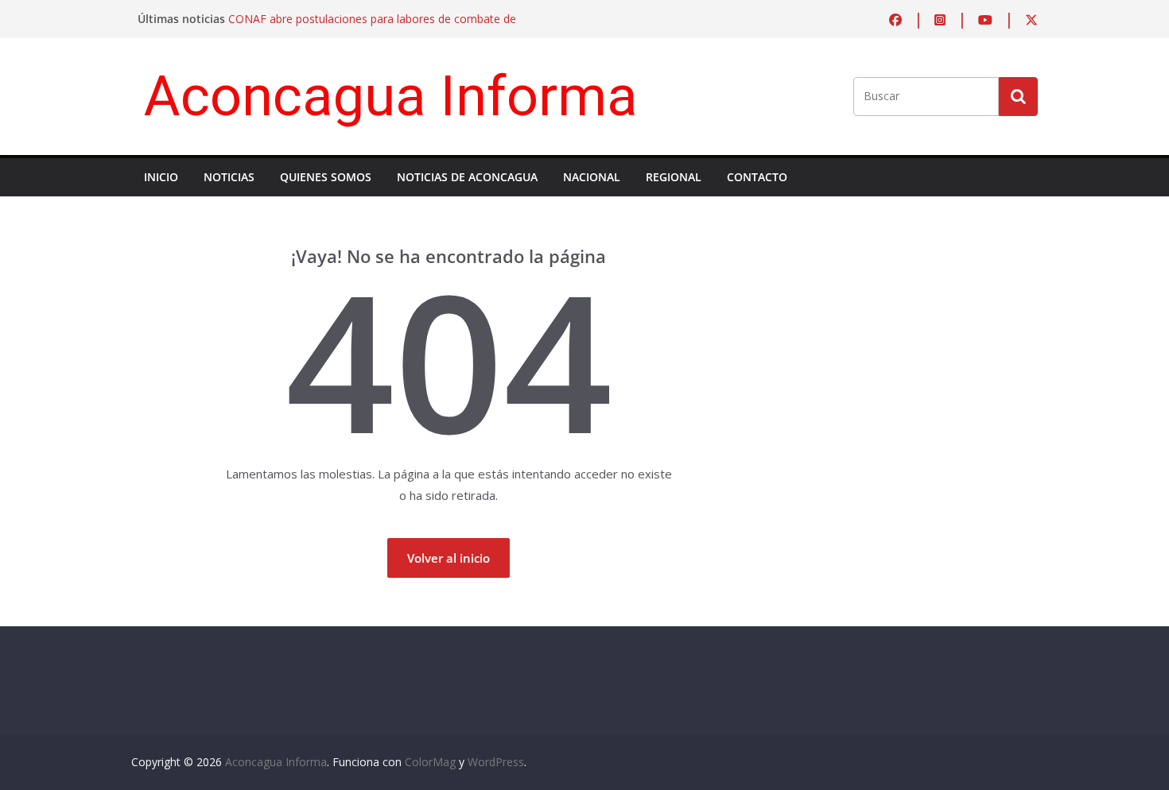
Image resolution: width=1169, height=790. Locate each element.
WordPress (496, 761)
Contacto (757, 176)
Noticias (229, 176)
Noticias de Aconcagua (467, 176)
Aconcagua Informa (391, 96)
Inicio (161, 176)
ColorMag (430, 761)
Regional (673, 176)
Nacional (591, 176)
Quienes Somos (325, 176)
